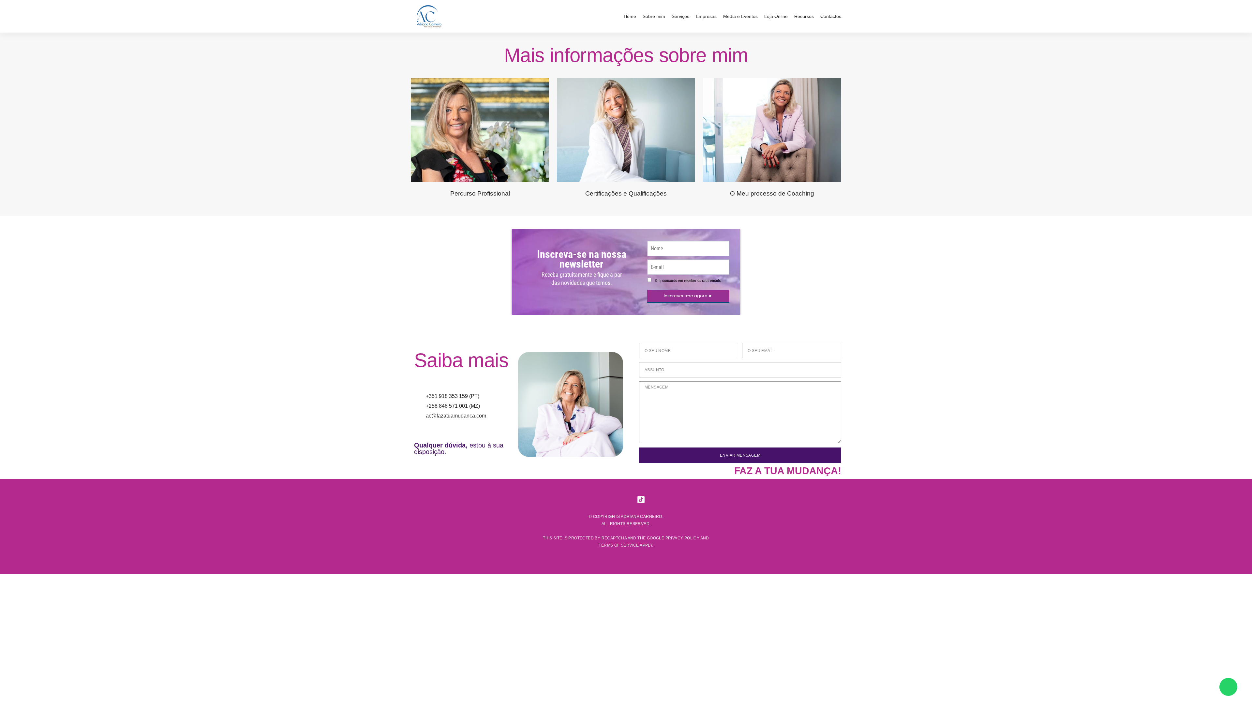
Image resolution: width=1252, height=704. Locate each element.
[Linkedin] (626, 499)
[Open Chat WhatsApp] (1228, 687)
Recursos (804, 16)
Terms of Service (619, 545)
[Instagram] (611, 499)
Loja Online (776, 16)
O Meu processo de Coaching (772, 193)
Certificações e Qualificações (626, 193)
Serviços (680, 16)
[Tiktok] (641, 499)
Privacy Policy (682, 538)
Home (630, 16)
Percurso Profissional (480, 193)
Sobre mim (654, 16)
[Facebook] (596, 499)
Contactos (830, 16)
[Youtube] (656, 499)
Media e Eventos (740, 16)
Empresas (706, 16)
